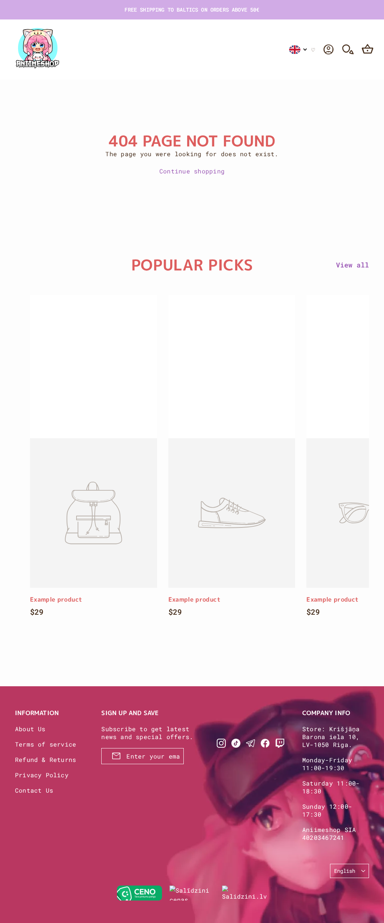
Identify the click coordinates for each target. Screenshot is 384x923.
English (344, 870)
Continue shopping (192, 171)
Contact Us (34, 790)
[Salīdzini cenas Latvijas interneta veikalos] (192, 893)
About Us (30, 729)
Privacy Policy (42, 775)
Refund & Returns (45, 759)
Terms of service (45, 744)
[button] (298, 49)
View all (352, 264)
